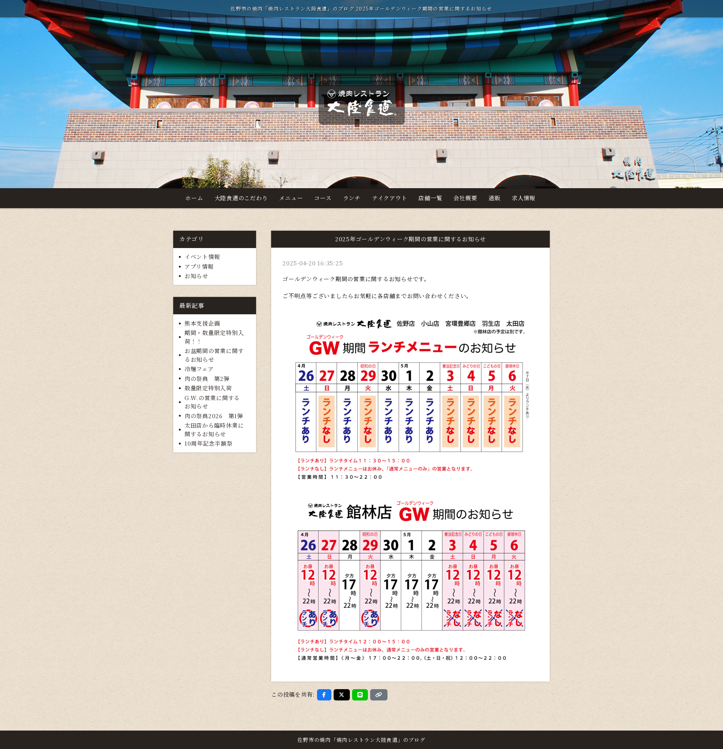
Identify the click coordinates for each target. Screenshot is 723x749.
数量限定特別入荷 (208, 388)
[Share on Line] (360, 694)
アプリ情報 (199, 266)
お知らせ (196, 276)
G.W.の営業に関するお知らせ (212, 402)
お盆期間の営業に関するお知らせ (214, 355)
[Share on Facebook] (324, 694)
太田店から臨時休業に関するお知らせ (214, 429)
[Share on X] (342, 694)
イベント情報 (202, 256)
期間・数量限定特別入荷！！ (214, 337)
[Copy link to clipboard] (378, 694)
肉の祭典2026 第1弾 (214, 416)
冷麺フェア (199, 369)
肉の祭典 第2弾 (207, 378)
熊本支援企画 (202, 323)
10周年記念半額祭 (209, 443)
